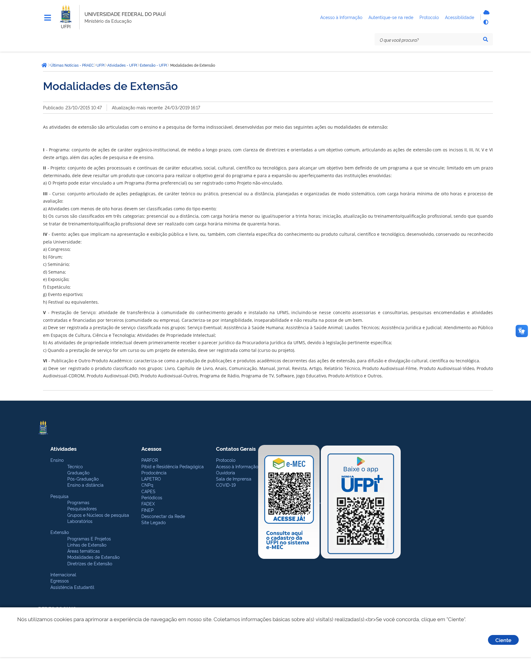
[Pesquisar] (485, 39)
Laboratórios (79, 521)
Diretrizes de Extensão (89, 563)
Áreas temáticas (83, 551)
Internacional (63, 574)
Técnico (75, 466)
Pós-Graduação (83, 478)
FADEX (148, 503)
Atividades (63, 448)
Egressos (59, 580)
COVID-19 (226, 485)
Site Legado (153, 522)
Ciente (503, 639)
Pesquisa (59, 496)
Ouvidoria (225, 472)
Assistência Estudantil (72, 587)
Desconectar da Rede (163, 516)
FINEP (147, 510)
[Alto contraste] (485, 22)
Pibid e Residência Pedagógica (172, 466)
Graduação (78, 472)
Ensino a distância (85, 485)
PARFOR (149, 460)
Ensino (57, 460)
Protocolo (225, 460)
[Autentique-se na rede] (485, 12)
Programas (78, 502)
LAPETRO (151, 478)
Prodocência (154, 472)
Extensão (59, 532)
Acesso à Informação (237, 466)
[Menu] (48, 18)
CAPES (148, 491)
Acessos (151, 448)
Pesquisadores (82, 508)
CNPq (147, 485)
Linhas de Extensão (86, 544)
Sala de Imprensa (233, 478)
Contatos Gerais (236, 448)
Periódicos (151, 497)
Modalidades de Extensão (93, 557)
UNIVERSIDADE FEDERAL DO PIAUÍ (125, 13)
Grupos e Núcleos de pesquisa (98, 515)
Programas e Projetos (89, 538)
